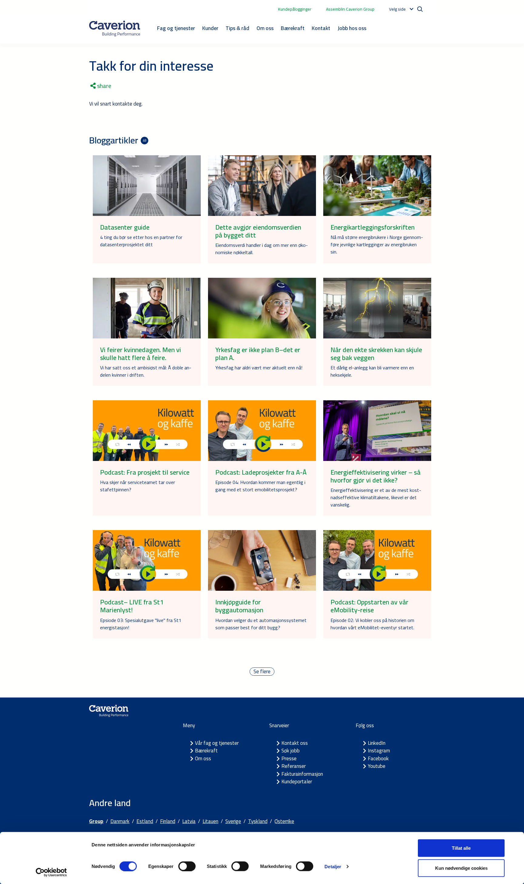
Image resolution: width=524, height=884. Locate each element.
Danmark (119, 821)
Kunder (210, 28)
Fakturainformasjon (302, 774)
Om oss (265, 28)
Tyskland (257, 821)
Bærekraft (292, 28)
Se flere (262, 671)
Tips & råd (237, 28)
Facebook (378, 758)
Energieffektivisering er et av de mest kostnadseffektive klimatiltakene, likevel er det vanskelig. (376, 497)
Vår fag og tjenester (217, 743)
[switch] (187, 866)
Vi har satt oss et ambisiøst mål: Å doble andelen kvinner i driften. (145, 371)
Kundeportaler (296, 781)
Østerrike (284, 821)
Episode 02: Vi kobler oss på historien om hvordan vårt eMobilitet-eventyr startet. (372, 624)
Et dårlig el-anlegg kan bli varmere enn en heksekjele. (372, 371)
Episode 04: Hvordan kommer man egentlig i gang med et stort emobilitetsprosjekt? (260, 486)
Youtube (376, 766)
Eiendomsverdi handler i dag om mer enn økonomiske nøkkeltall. (261, 248)
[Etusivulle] (114, 28)
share (103, 85)
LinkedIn (376, 743)
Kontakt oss (294, 743)
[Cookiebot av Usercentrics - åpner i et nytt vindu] (51, 872)
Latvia (189, 821)
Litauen (210, 821)
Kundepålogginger (294, 9)
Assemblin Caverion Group (350, 9)
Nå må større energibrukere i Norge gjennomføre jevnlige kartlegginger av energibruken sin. (377, 244)
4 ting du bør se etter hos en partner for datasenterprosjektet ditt (141, 241)
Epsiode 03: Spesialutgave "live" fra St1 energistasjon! (140, 624)
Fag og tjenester (176, 28)
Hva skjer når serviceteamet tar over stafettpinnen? (137, 486)
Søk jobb (290, 750)
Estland (144, 821)
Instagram (379, 750)
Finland (167, 821)
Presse (289, 758)
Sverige (233, 821)
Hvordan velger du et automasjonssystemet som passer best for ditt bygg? (261, 624)
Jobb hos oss (352, 28)
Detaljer (332, 866)
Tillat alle (461, 848)
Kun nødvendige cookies (461, 867)
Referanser (293, 766)
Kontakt (321, 28)
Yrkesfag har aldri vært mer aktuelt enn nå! (258, 367)
